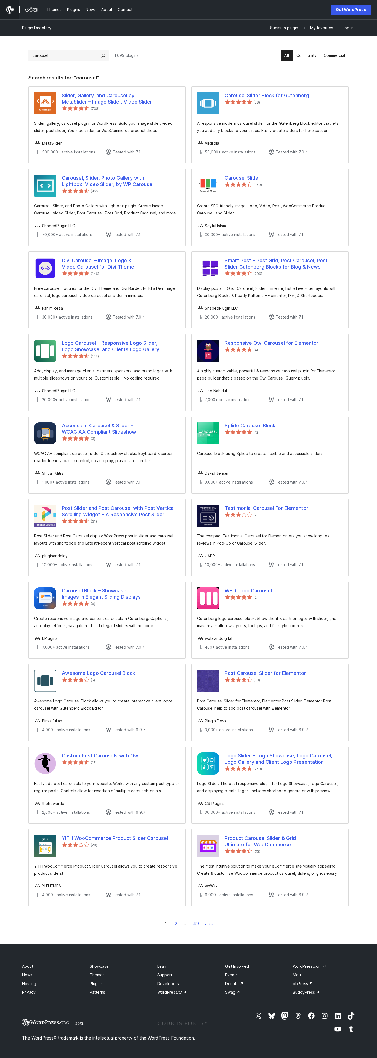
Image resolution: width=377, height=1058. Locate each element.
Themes (97, 974)
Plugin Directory (36, 27)
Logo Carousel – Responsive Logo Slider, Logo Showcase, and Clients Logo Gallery (110, 346)
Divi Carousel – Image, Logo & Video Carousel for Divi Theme (98, 264)
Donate (234, 983)
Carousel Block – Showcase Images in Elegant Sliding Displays (101, 594)
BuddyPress (306, 992)
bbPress (303, 983)
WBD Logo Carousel (248, 590)
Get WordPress (351, 9)
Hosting (29, 983)
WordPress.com (309, 966)
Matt (299, 974)
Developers (168, 983)
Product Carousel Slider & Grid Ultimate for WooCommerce (260, 841)
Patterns (97, 992)
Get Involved (237, 966)
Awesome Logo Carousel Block (98, 673)
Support (164, 974)
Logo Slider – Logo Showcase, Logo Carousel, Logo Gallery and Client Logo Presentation (278, 759)
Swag (232, 992)
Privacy (29, 992)
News (27, 974)
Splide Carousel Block (250, 425)
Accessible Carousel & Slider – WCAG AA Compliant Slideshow (99, 429)
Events (231, 974)
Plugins (96, 983)
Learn (162, 966)
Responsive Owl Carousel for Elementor (271, 343)
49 (196, 923)
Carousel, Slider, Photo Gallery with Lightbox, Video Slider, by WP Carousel (107, 181)
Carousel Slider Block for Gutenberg (267, 95)
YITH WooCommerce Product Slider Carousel (115, 838)
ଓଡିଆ (79, 1023)
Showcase (99, 966)
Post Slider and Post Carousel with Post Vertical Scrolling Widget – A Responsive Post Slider (118, 511)
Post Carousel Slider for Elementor (265, 673)
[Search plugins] (103, 55)
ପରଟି (209, 923)
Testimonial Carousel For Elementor (266, 508)
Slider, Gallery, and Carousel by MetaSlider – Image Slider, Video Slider (107, 98)
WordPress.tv (172, 992)
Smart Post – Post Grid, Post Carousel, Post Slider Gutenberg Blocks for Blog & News (276, 264)
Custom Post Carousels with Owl (100, 756)
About (27, 966)
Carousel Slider (242, 178)
